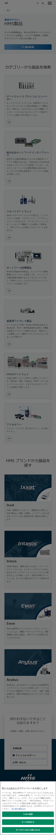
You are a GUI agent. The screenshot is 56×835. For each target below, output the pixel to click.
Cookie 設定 (28, 814)
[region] (28, 808)
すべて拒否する (28, 822)
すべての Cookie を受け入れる (28, 830)
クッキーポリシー (19, 808)
